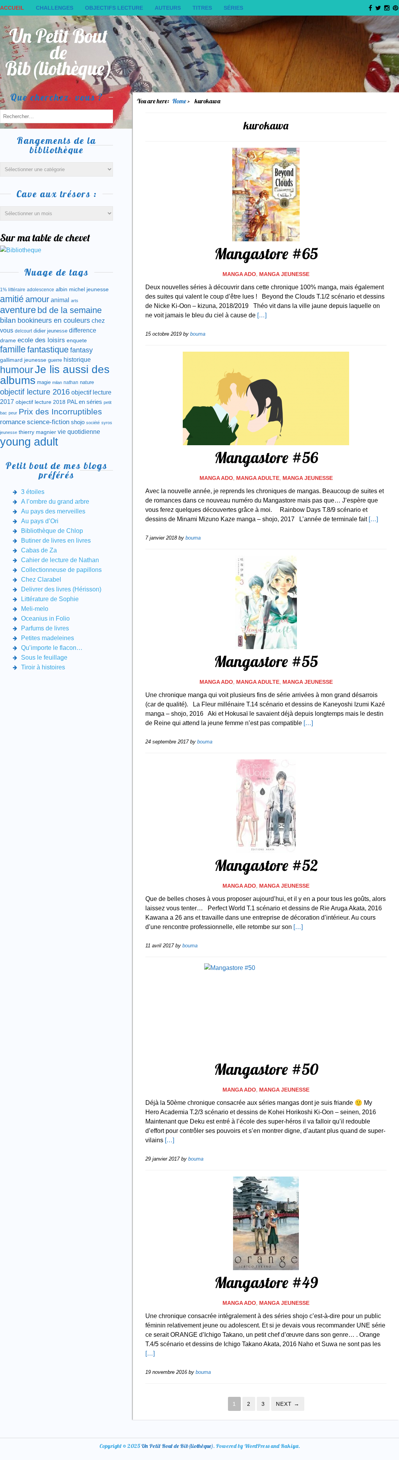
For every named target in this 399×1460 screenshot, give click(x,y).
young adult (29, 441)
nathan (71, 382)
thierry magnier (37, 432)
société (93, 422)
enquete (77, 340)
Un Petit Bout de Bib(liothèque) (58, 52)
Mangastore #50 (266, 1069)
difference (82, 330)
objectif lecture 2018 (40, 402)
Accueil (12, 8)
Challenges (54, 8)
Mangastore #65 (266, 253)
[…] (262, 315)
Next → (288, 1404)
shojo (78, 422)
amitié (12, 299)
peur (13, 413)
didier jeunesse (50, 331)
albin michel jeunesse (82, 289)
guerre (55, 360)
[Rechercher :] (56, 116)
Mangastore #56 (266, 457)
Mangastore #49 (266, 1282)
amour (37, 299)
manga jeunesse (284, 274)
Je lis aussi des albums (54, 374)
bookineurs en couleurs (54, 320)
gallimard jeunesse (23, 360)
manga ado (239, 274)
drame (8, 340)
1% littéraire (12, 289)
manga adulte (257, 478)
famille (13, 349)
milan (57, 382)
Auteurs (168, 8)
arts (74, 300)
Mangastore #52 (266, 865)
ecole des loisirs (41, 340)
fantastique (48, 349)
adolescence (40, 289)
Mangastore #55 (266, 661)
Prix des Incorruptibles (60, 411)
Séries (233, 8)
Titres (202, 8)
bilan (8, 320)
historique (77, 359)
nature (87, 382)
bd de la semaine (69, 310)
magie (44, 382)
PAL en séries (84, 402)
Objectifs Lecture (114, 8)
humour (16, 369)
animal (60, 299)
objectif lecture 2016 (35, 392)
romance (12, 422)
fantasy (81, 350)
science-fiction (48, 422)
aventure (18, 310)
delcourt (23, 331)
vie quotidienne (79, 431)
